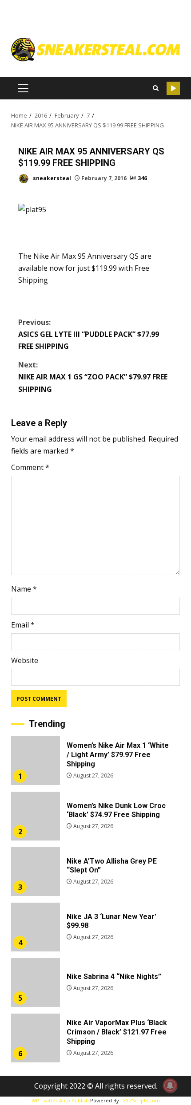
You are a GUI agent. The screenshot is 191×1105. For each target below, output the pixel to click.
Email (23, 625)
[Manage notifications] (170, 1085)
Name (24, 589)
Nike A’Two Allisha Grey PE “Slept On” (35, 871)
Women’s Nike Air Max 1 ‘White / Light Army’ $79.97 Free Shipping (35, 760)
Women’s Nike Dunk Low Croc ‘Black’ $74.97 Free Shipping (35, 816)
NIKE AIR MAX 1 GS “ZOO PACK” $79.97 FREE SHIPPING (92, 377)
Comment (30, 467)
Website (24, 660)
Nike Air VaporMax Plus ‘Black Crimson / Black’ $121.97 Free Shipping (35, 1038)
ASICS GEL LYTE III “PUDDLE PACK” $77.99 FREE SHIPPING (88, 334)
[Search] (155, 88)
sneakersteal (51, 178)
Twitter (173, 88)
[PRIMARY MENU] (23, 88)
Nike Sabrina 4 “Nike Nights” (35, 982)
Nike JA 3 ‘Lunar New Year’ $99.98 (35, 927)
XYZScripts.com (141, 1100)
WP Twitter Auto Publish (60, 1100)
